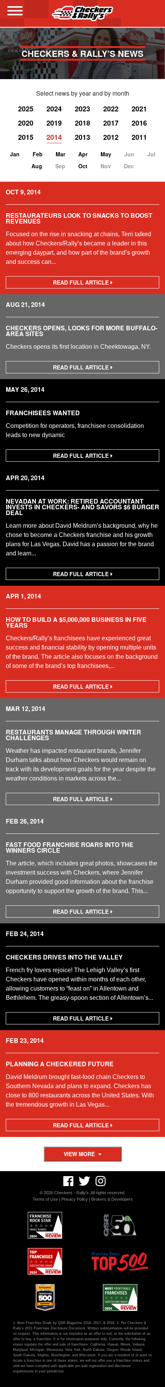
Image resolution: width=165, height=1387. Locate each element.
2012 (111, 137)
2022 (111, 109)
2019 (54, 123)
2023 (82, 109)
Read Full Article (83, 283)
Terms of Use (45, 1199)
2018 (82, 123)
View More (80, 1154)
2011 (139, 137)
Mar (60, 154)
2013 (82, 137)
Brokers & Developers (112, 1199)
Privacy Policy (74, 1199)
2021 (139, 109)
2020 (25, 123)
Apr (82, 154)
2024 (54, 109)
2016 (139, 123)
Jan (15, 154)
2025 (25, 109)
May (106, 154)
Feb (38, 154)
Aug (36, 166)
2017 (111, 123)
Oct (82, 166)
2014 (54, 137)
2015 (25, 137)
